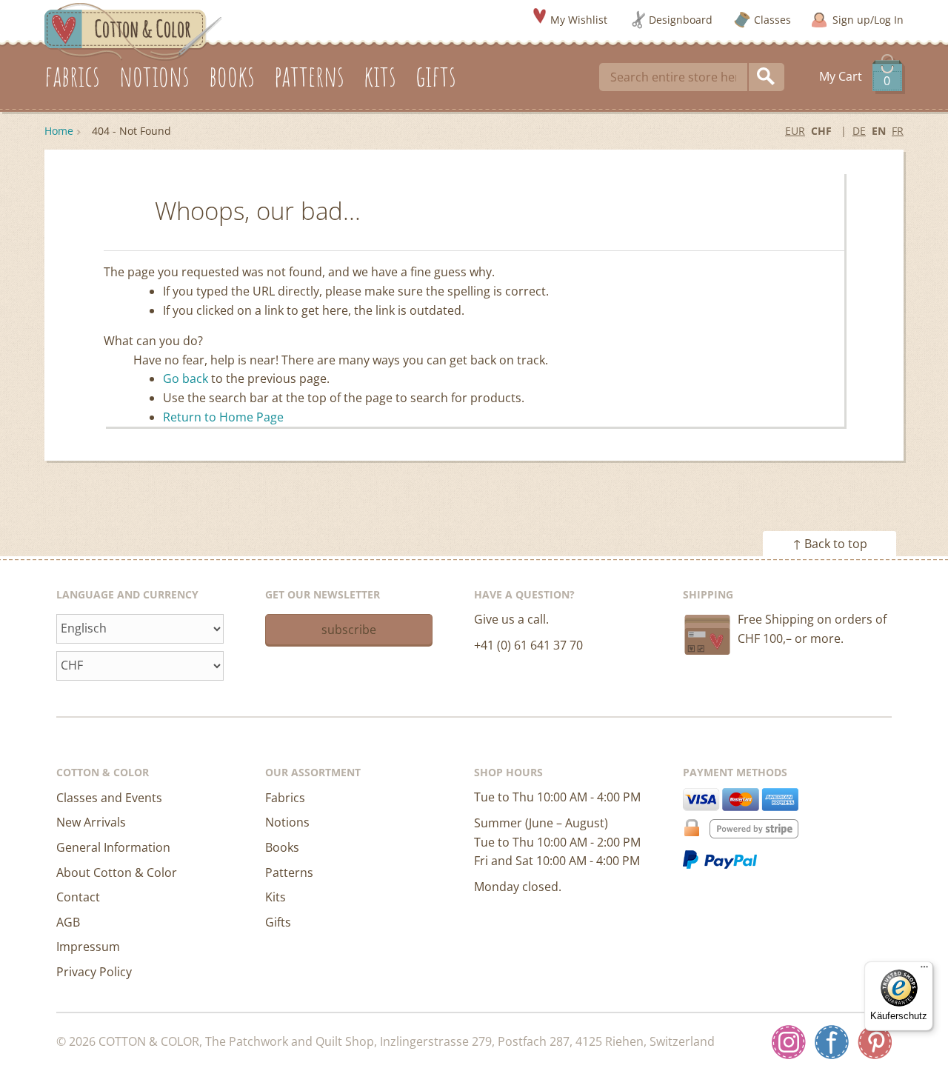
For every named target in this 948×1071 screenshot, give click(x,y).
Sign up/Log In (868, 20)
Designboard (680, 20)
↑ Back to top (829, 544)
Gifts (278, 922)
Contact (78, 897)
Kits (275, 897)
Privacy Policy (94, 972)
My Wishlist (578, 20)
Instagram (789, 1042)
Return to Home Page (223, 417)
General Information (113, 847)
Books (282, 847)
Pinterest (875, 1042)
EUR (795, 131)
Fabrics (285, 798)
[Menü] (924, 970)
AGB (68, 922)
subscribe (348, 629)
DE (859, 131)
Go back (185, 378)
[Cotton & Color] (133, 30)
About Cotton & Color (116, 872)
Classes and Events (109, 798)
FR (898, 131)
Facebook (832, 1042)
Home (58, 131)
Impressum (88, 946)
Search (766, 77)
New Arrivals (91, 822)
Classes (772, 20)
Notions (287, 822)
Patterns (289, 872)
